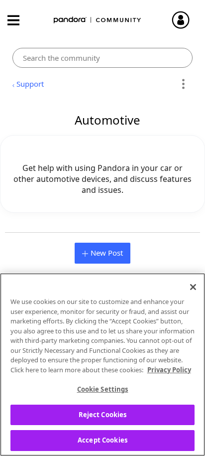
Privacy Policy (169, 369)
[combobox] (102, 58)
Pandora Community (97, 20)
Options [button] (183, 84)
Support (30, 84)
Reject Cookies (103, 414)
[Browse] (18, 20)
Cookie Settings (102, 389)
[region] (102, 364)
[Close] (193, 287)
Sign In (185, 20)
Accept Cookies (102, 440)
